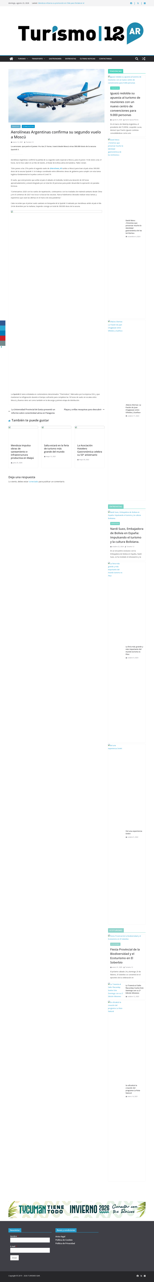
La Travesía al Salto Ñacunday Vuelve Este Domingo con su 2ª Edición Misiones (135, 989)
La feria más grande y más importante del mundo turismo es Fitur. (134, 650)
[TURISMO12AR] (77, 12)
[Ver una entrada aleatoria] (144, 59)
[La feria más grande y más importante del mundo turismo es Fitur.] (116, 652)
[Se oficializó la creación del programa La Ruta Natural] (116, 1091)
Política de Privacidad (65, 1243)
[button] (27, 58)
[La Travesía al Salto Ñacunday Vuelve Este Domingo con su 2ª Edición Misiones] (116, 991)
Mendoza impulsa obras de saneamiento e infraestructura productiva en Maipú (22, 452)
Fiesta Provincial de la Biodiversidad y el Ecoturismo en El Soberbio (125, 955)
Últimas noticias (87, 59)
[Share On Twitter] (2, 328)
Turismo (22, 59)
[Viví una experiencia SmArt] (116, 834)
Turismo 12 (30, 142)
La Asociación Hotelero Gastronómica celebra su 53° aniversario (89, 450)
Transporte (37, 59)
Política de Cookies (64, 1240)
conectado (33, 481)
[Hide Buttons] (1, 347)
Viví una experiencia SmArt (134, 832)
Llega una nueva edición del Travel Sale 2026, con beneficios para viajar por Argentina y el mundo (61, 3)
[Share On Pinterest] (2, 338)
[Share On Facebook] (2, 323)
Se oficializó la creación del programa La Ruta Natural (133, 1089)
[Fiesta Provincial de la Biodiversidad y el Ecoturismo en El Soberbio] (127, 937)
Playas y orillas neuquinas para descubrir (83, 409)
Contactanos (105, 59)
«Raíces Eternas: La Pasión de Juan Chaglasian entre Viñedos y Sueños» (133, 409)
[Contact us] (2, 343)
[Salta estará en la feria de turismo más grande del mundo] (56, 427)
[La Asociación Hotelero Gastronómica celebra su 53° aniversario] (89, 427)
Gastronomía (55, 59)
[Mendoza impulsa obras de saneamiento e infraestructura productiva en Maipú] (23, 427)
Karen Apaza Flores (131, 120)
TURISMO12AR (34, 1276)
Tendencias (115, 88)
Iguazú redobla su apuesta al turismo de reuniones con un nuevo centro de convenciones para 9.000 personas (125, 104)
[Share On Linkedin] (2, 333)
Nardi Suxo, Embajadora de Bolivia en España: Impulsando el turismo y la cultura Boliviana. (126, 535)
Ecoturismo (115, 944)
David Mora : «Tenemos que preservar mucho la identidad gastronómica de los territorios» (134, 226)
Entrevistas (70, 59)
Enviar (14, 1258)
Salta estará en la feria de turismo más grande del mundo (56, 448)
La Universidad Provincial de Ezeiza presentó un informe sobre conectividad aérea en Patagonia (33, 411)
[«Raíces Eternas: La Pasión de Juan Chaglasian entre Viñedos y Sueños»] (116, 410)
